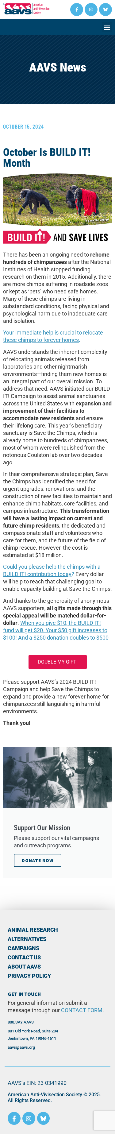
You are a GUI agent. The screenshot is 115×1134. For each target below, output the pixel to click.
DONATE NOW (37, 860)
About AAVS (24, 967)
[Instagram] (91, 9)
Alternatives (27, 939)
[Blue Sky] (105, 9)
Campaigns (23, 948)
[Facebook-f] (76, 9)
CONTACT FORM (81, 1010)
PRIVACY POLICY (29, 976)
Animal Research (33, 930)
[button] (107, 27)
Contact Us (24, 957)
